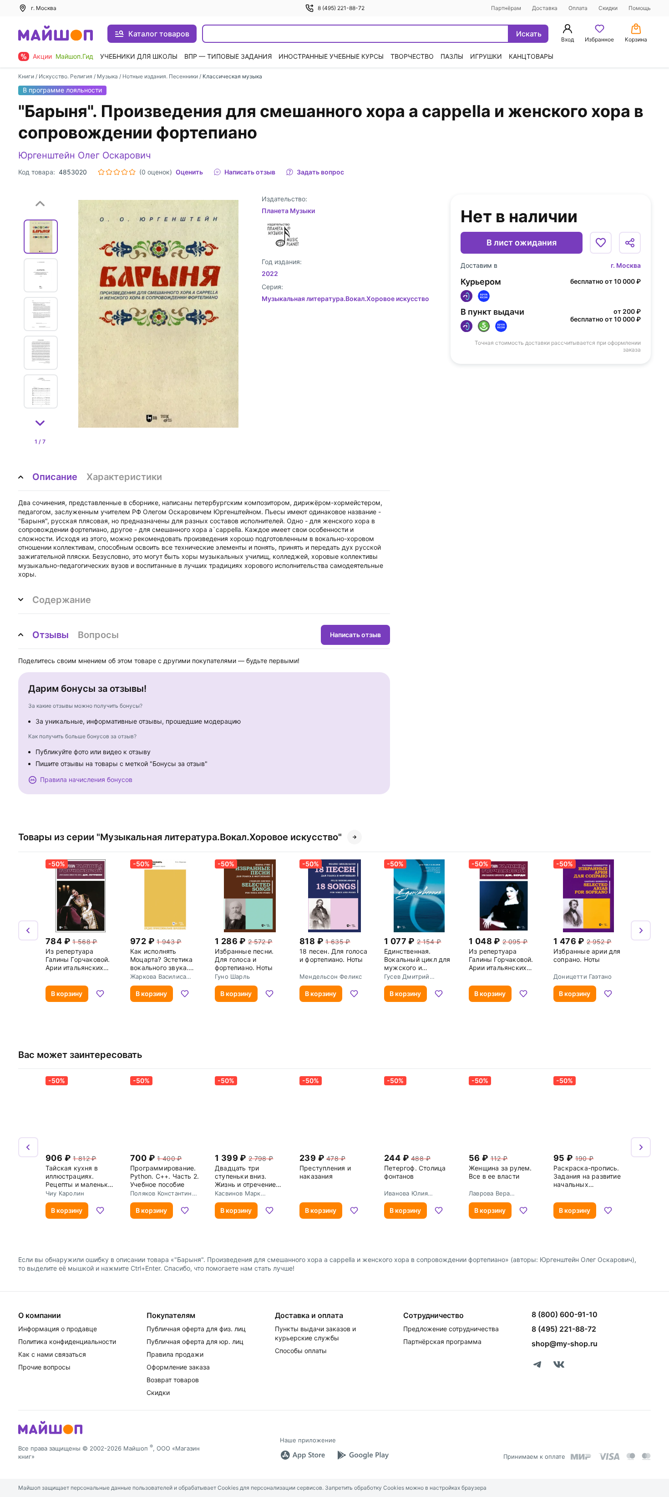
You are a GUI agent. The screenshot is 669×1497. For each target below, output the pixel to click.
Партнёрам (506, 8)
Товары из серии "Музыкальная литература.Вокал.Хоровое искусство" (180, 837)
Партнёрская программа (442, 1341)
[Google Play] (362, 1455)
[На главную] (55, 34)
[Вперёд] (641, 930)
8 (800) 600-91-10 (565, 1314)
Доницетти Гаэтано (582, 976)
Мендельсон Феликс (330, 976)
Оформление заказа (178, 1367)
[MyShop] (50, 1433)
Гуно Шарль (232, 976)
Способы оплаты (301, 1350)
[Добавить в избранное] (601, 243)
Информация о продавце (57, 1329)
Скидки (608, 8)
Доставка (545, 8)
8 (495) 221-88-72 (341, 8)
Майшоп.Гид (74, 56)
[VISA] (609, 1456)
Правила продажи (175, 1354)
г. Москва (626, 265)
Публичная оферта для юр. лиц (195, 1341)
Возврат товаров (173, 1380)
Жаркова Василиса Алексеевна (158, 976)
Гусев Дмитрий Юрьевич (407, 976)
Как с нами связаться (52, 1354)
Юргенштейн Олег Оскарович (84, 155)
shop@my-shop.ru (565, 1343)
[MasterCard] (630, 1456)
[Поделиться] (630, 243)
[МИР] (581, 1457)
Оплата (578, 8)
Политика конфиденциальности (67, 1341)
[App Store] (302, 1455)
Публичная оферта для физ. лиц (196, 1329)
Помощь (639, 8)
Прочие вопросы (44, 1367)
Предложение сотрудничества (451, 1329)
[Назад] (28, 930)
